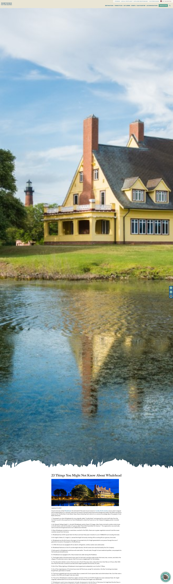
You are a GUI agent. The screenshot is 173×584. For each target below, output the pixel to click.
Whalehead (68, 511)
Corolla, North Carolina (101, 511)
